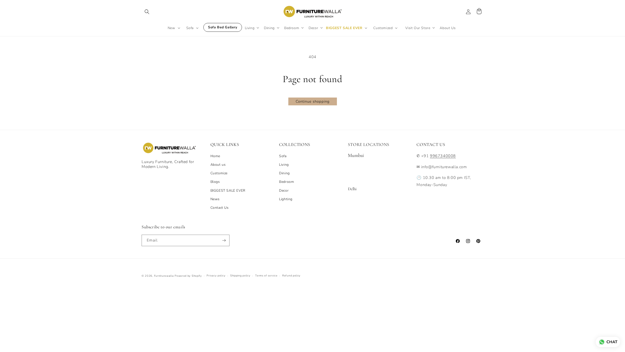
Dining (284, 173)
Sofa (282, 156)
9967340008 (443, 156)
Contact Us (219, 207)
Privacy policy (216, 275)
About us (218, 164)
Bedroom (286, 181)
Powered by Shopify (188, 276)
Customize (219, 173)
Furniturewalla (164, 276)
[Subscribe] (224, 240)
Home (215, 156)
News (215, 199)
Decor (284, 190)
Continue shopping (313, 101)
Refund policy (291, 275)
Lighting (285, 199)
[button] (147, 11)
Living (284, 164)
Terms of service (266, 275)
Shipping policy (240, 275)
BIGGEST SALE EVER (227, 190)
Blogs (215, 181)
